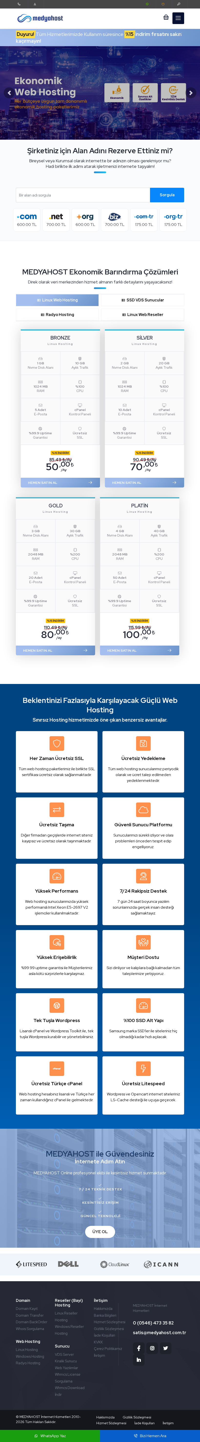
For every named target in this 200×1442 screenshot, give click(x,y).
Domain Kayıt (27, 1308)
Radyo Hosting (59, 314)
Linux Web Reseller (144, 314)
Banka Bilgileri (105, 1315)
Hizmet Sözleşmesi (109, 1322)
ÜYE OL (100, 1231)
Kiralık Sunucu (66, 1361)
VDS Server (64, 1354)
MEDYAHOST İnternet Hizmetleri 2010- (50, 1417)
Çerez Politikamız (108, 1348)
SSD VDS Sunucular (144, 300)
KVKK (98, 1342)
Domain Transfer (30, 1315)
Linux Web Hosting (59, 300)
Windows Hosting (30, 1356)
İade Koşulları (104, 1335)
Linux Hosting (27, 1349)
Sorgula (167, 194)
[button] (9, 92)
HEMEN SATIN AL (42, 482)
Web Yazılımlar (66, 1367)
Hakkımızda (103, 1308)
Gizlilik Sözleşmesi (109, 1328)
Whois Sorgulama (30, 1328)
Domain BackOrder (31, 1322)
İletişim (99, 1355)
